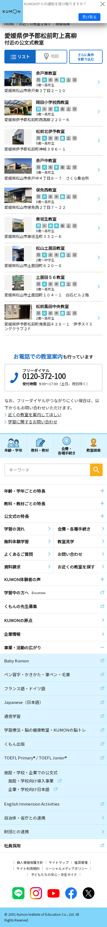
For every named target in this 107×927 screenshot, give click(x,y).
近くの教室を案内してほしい (34, 414)
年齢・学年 (13, 450)
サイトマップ (59, 862)
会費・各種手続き (67, 450)
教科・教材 (40, 450)
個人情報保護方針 (30, 862)
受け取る (89, 17)
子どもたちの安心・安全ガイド (54, 874)
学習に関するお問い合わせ (32, 421)
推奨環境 (81, 862)
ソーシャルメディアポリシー (66, 868)
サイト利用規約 (28, 868)
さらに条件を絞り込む (86, 56)
